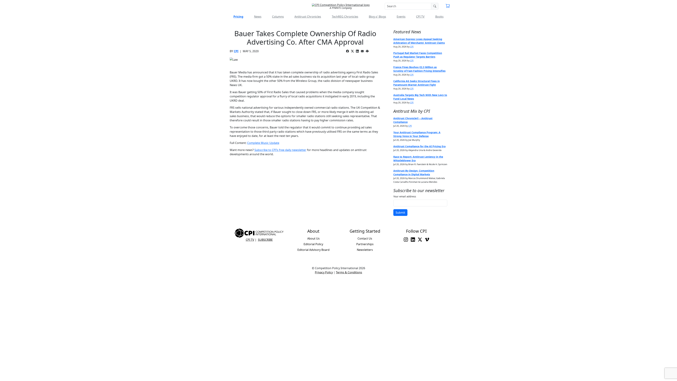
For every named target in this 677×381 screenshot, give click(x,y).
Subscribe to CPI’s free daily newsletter (280, 150)
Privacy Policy (324, 272)
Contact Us (365, 238)
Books (439, 17)
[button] (448, 6)
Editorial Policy (313, 244)
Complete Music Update (263, 143)
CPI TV (420, 17)
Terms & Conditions (349, 272)
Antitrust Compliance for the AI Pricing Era (419, 146)
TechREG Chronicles (345, 17)
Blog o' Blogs (377, 17)
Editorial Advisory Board (313, 250)
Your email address (404, 196)
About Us (313, 238)
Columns (278, 17)
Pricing (238, 17)
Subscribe (265, 240)
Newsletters (365, 250)
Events (401, 17)
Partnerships (365, 244)
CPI (236, 51)
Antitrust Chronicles (307, 17)
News (257, 17)
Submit (400, 212)
